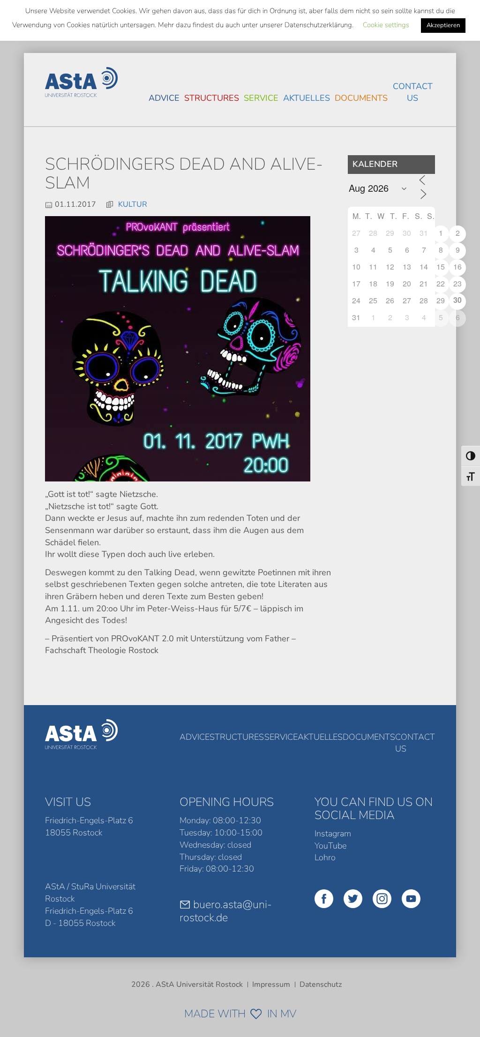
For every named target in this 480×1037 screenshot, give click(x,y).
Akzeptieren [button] (443, 25)
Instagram (333, 833)
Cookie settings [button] (386, 25)
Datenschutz (321, 984)
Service (261, 98)
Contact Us (413, 92)
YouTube (330, 845)
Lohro (325, 857)
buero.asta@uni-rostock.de (226, 911)
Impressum (271, 984)
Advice (164, 98)
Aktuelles (306, 98)
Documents (361, 98)
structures (211, 98)
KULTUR (132, 204)
